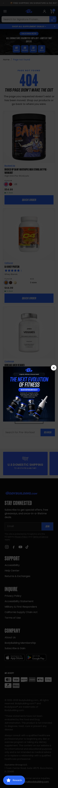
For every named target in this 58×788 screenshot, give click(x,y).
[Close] (53, 367)
